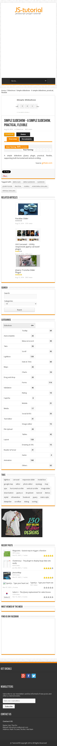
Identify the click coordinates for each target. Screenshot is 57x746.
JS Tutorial (14, 743)
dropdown (29, 493)
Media (19, 408)
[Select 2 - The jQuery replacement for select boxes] (7, 599)
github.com (47, 163)
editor (18, 484)
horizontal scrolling (39, 186)
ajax (5, 488)
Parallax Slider (21, 218)
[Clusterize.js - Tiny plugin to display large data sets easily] (7, 567)
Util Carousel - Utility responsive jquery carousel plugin (27, 246)
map (46, 484)
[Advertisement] (28, 47)
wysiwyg (39, 484)
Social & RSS (37, 414)
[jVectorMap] (7, 579)
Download (9, 134)
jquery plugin (7, 186)
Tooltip (37, 331)
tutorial (39, 493)
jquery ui (19, 493)
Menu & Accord (37, 341)
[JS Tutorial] (28, 13)
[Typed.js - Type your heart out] (16, 583)
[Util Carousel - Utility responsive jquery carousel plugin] (28, 241)
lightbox (7, 480)
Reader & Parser (19, 450)
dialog (26, 502)
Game (37, 455)
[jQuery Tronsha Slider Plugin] (28, 267)
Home (3, 90)
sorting (34, 502)
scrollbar (18, 502)
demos (47, 493)
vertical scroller (32, 488)
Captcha (19, 398)
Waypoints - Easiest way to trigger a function (29, 551)
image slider (45, 488)
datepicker (8, 502)
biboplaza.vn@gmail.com (18, 727)
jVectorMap (16, 573)
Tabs (19, 346)
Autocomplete (19, 336)
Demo (23, 134)
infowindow (15, 497)
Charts (37, 372)
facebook (26, 497)
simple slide (17, 182)
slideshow (41, 182)
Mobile (37, 403)
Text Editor (19, 419)
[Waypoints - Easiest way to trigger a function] (7, 557)
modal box (42, 480)
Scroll (37, 351)
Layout (19, 440)
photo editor (28, 484)
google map (8, 484)
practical (18, 186)
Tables (37, 434)
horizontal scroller (17, 488)
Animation (19, 460)
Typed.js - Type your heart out (41, 583)
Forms (37, 383)
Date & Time (37, 362)
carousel (16, 480)
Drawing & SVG (37, 445)
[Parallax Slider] (28, 215)
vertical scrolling (9, 191)
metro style (44, 497)
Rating (37, 393)
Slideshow (11, 90)
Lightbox (19, 357)
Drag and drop (19, 377)
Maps (19, 367)
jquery (35, 497)
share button (8, 493)
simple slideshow (29, 182)
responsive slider (28, 480)
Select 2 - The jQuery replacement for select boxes (31, 592)
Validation (19, 388)
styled (6, 497)
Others (37, 465)
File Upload (19, 429)
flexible (26, 186)
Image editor (37, 424)
